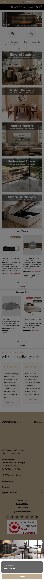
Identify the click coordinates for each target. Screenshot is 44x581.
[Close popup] (40, 564)
